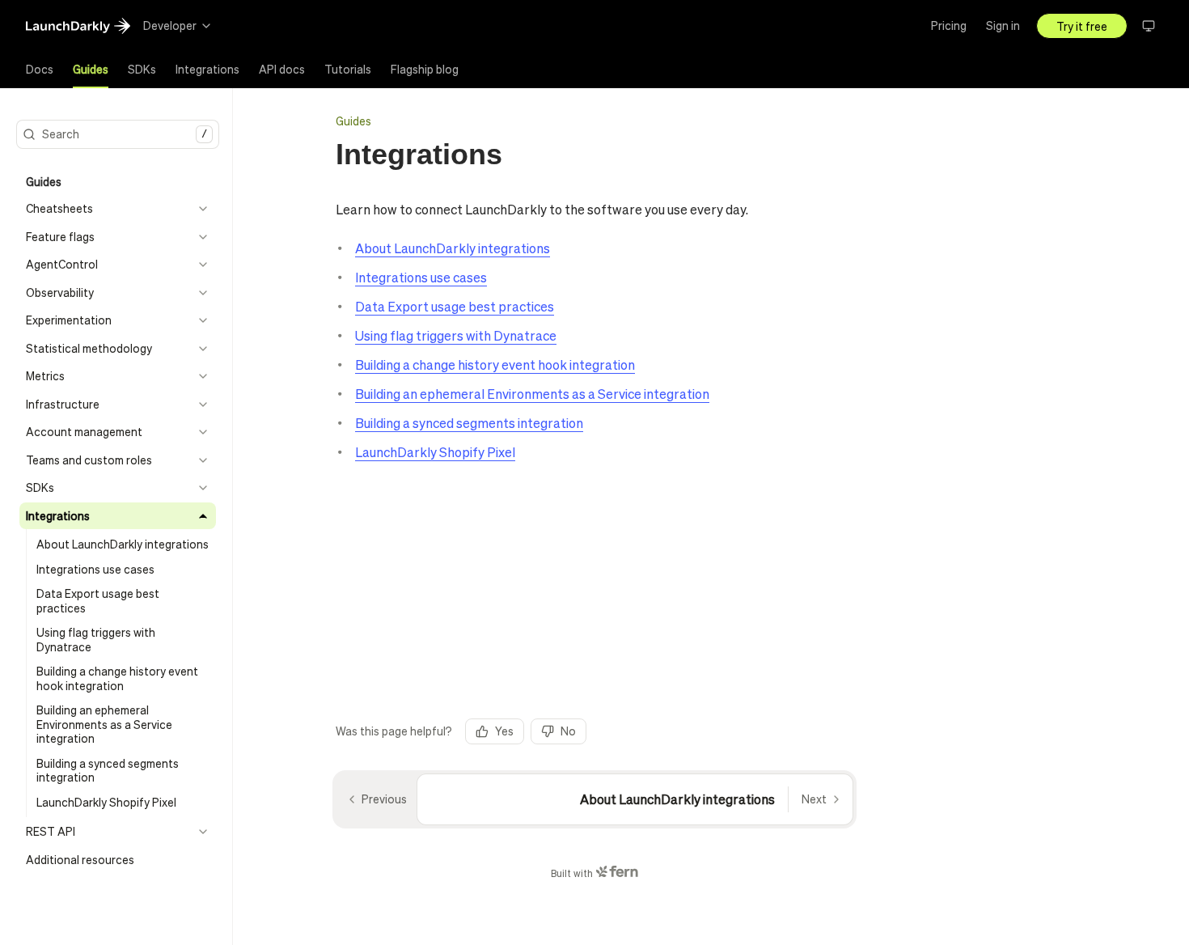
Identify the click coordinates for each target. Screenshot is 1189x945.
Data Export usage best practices (454, 306)
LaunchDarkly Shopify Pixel (435, 451)
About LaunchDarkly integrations (452, 247)
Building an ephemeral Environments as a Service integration (532, 393)
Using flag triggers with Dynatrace (455, 335)
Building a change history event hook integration (495, 364)
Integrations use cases (421, 277)
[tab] (39, 69)
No (568, 730)
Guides (353, 120)
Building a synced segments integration (469, 422)
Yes (504, 730)
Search (124, 133)
